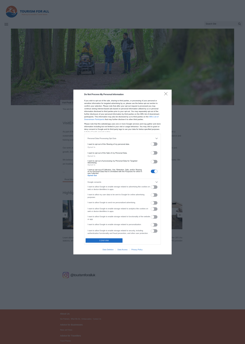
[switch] (154, 144)
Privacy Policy (137, 250)
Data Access (122, 250)
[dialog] (122, 172)
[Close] (166, 94)
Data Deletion (108, 250)
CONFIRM (104, 241)
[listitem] (122, 138)
